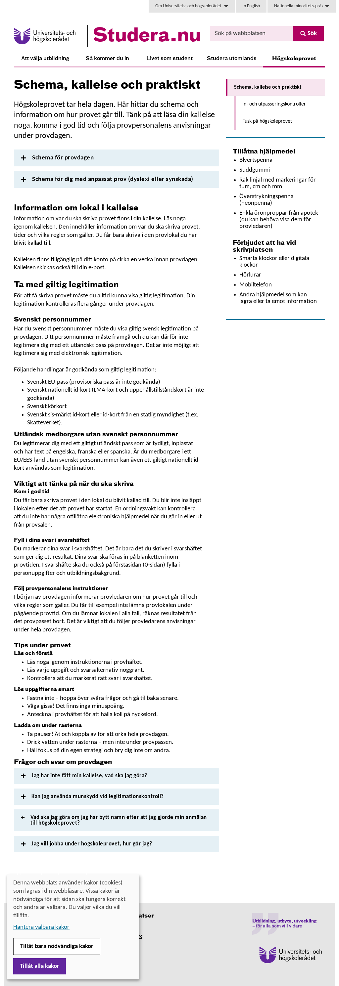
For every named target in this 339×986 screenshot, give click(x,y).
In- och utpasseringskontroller (274, 104)
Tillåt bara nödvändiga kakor (56, 946)
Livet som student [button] (169, 59)
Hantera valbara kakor (41, 927)
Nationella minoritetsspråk (298, 6)
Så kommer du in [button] (107, 59)
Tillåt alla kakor (39, 966)
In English (251, 6)
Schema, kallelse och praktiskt (268, 87)
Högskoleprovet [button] (294, 59)
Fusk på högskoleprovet (267, 121)
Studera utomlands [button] (232, 59)
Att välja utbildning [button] (45, 59)
